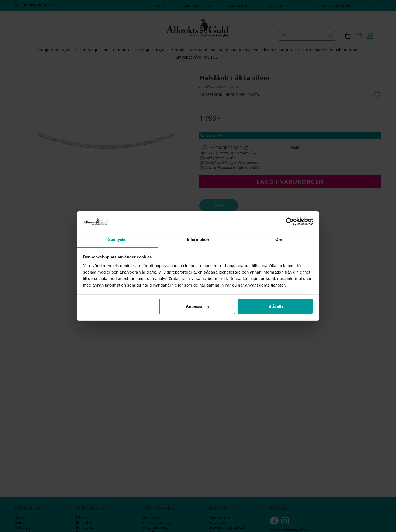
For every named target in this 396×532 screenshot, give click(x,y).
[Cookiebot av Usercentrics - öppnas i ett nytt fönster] (289, 221)
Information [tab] (198, 239)
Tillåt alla (275, 306)
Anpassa (194, 306)
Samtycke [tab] (117, 239)
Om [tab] (278, 239)
